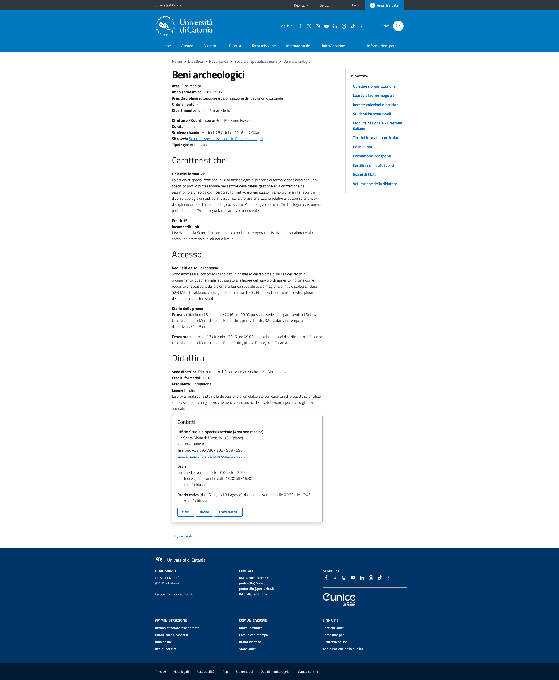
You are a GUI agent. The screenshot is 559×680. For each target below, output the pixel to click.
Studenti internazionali (372, 114)
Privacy (160, 671)
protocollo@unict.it (253, 583)
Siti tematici (244, 671)
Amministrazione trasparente (177, 627)
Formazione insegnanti (372, 156)
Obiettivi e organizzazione (374, 86)
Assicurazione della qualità (343, 648)
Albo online (163, 641)
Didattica (211, 46)
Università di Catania (168, 5)
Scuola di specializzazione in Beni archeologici (226, 139)
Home (166, 46)
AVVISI (186, 512)
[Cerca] (398, 26)
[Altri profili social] (359, 25)
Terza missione (264, 46)
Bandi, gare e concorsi (171, 634)
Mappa (307, 671)
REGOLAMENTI (228, 512)
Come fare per (333, 634)
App (225, 671)
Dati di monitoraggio (275, 671)
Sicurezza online (335, 641)
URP (242, 577)
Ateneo (187, 46)
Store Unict (247, 648)
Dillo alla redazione (253, 594)
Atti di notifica (166, 648)
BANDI (204, 512)
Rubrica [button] (299, 5)
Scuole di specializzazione (255, 61)
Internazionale (298, 46)
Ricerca (235, 46)
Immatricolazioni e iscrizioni (376, 105)
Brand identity (250, 641)
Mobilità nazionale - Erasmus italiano (377, 125)
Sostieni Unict (333, 627)
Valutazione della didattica (375, 184)
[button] (356, 5)
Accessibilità (206, 671)
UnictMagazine (332, 46)
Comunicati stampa (253, 634)
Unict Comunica (250, 627)
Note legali (181, 671)
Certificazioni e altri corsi (373, 165)
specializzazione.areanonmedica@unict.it (211, 456)
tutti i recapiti (259, 577)
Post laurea (218, 61)
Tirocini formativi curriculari (376, 138)
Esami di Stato (365, 174)
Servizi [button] (324, 5)
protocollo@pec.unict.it (256, 588)
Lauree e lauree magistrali (374, 95)
